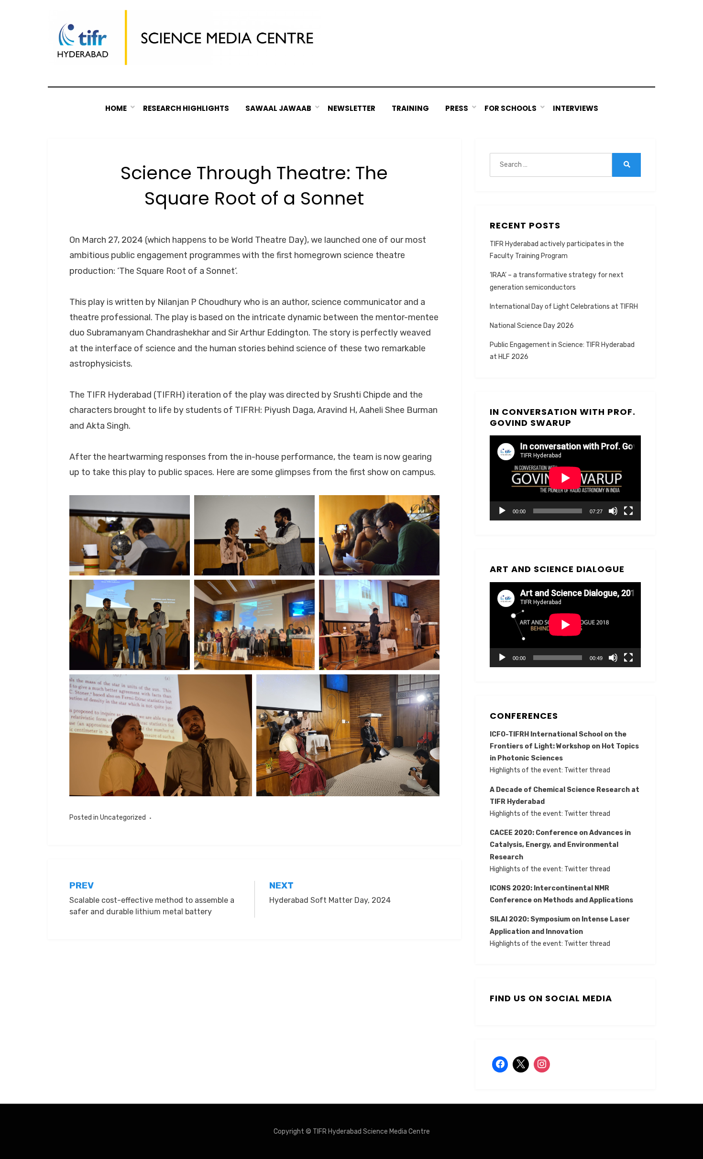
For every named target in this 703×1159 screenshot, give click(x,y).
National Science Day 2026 (532, 326)
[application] (565, 477)
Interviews (575, 108)
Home (116, 108)
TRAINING (410, 108)
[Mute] (613, 511)
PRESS (456, 108)
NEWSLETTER (351, 108)
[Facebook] (500, 1064)
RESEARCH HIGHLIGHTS (186, 108)
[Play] (502, 511)
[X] (520, 1064)
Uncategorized (123, 817)
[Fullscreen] (628, 511)
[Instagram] (541, 1064)
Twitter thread (587, 770)
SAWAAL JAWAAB (278, 108)
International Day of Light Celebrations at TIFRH (564, 307)
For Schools (510, 108)
